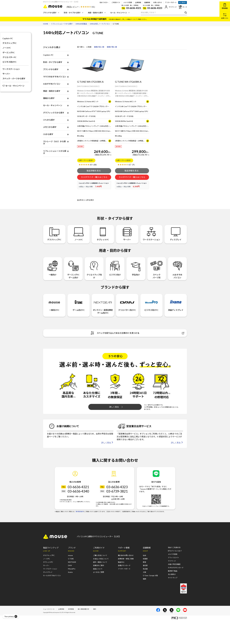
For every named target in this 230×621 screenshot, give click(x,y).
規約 (94, 609)
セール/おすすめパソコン (52, 575)
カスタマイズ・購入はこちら (94, 177)
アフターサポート (171, 2)
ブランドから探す (50, 13)
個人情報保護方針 (83, 609)
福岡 (144, 579)
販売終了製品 (172, 571)
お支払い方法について (101, 559)
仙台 (144, 555)
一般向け (52, 274)
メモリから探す (50, 127)
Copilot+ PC (48, 55)
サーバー (6, 74)
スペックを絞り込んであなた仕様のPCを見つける (118, 333)
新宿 (144, 562)
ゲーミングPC (9, 52)
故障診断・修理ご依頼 (126, 559)
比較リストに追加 (85, 160)
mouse (70, 555)
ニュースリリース (48, 609)
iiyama (70, 572)
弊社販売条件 (80, 511)
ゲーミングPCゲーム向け (73, 276)
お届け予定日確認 (174, 564)
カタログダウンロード (176, 568)
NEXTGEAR (72, 562)
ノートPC (7, 48)
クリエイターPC (9, 57)
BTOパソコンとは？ (175, 551)
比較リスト (224, 18)
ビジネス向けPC (10, 62)
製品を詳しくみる (94, 170)
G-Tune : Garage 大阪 (150, 575)
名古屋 (145, 569)
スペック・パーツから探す (14, 78)
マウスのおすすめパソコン (54, 76)
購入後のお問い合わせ (126, 555)
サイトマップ (172, 578)
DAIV (70, 565)
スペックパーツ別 (156, 276)
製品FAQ (121, 562)
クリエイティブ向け (94, 276)
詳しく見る (114, 407)
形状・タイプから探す (72, 13)
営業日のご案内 (98, 565)
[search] (185, 12)
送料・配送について (100, 562)
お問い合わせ (157, 2)
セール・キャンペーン (118, 13)
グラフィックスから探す (53, 112)
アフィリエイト (173, 557)
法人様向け (182, 2)
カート (184, 7)
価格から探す (49, 98)
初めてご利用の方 (174, 547)
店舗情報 (147, 2)
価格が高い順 (112, 47)
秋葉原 (145, 559)
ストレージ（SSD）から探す (54, 142)
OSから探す (48, 134)
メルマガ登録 (127, 2)
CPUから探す (49, 120)
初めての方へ (104, 2)
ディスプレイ (175, 239)
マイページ (173, 7)
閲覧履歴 (225, 8)
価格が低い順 (99, 47)
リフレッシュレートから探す (54, 152)
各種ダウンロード (124, 565)
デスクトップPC (10, 43)
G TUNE (71, 559)
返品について (97, 569)
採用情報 (71, 609)
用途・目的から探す (95, 13)
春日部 (145, 565)
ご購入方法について (100, 555)
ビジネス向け (115, 274)
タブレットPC (103, 239)
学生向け (136, 274)
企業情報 (138, 2)
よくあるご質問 (98, 572)
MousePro (71, 569)
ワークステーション (11, 69)
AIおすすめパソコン (51, 84)
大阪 (144, 572)
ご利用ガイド (116, 2)
